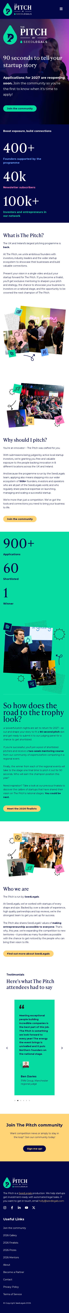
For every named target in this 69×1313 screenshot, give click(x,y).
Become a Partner (13, 1272)
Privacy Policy (11, 1286)
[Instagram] (4, 1207)
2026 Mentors (11, 1257)
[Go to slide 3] (20, 1100)
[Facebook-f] (12, 1207)
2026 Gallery (10, 1235)
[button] (7, 1048)
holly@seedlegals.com (51, 1200)
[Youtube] (26, 1207)
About (6, 1264)
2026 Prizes (9, 1250)
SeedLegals (25, 1193)
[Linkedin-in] (19, 1207)
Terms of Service (12, 1294)
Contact (7, 1279)
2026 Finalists (10, 1242)
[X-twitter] (33, 1207)
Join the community (14, 1228)
